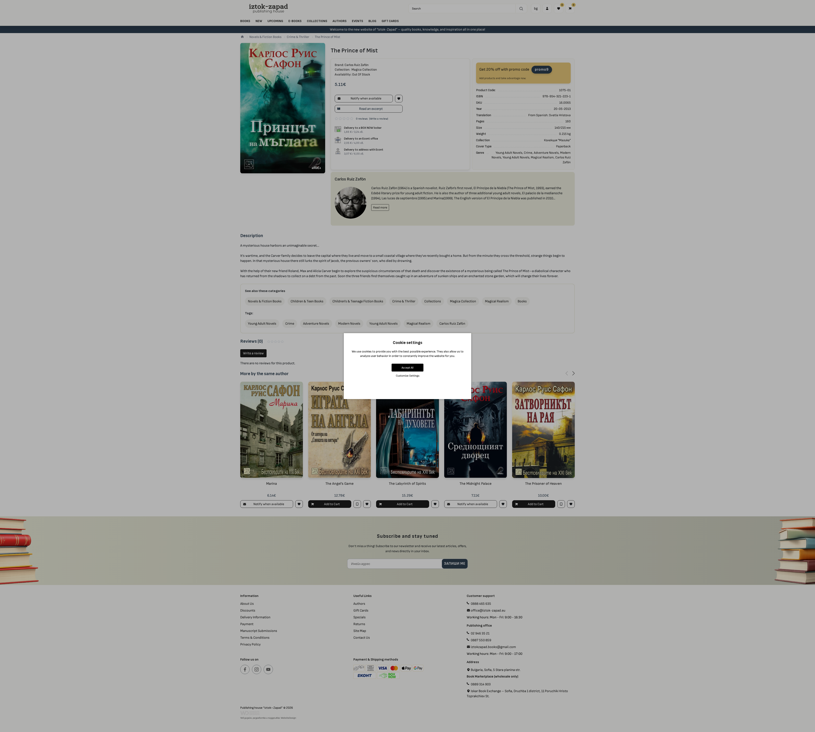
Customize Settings (407, 375)
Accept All (407, 367)
